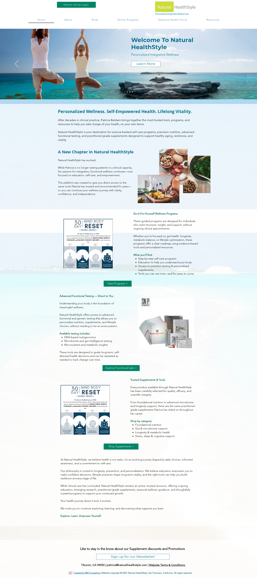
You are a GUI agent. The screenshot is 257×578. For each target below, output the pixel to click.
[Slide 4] (132, 91)
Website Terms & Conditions (167, 565)
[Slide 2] (127, 91)
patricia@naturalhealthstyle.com (127, 565)
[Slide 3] (129, 91)
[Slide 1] (124, 91)
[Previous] (17, 64)
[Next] (240, 64)
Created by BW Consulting (87, 572)
